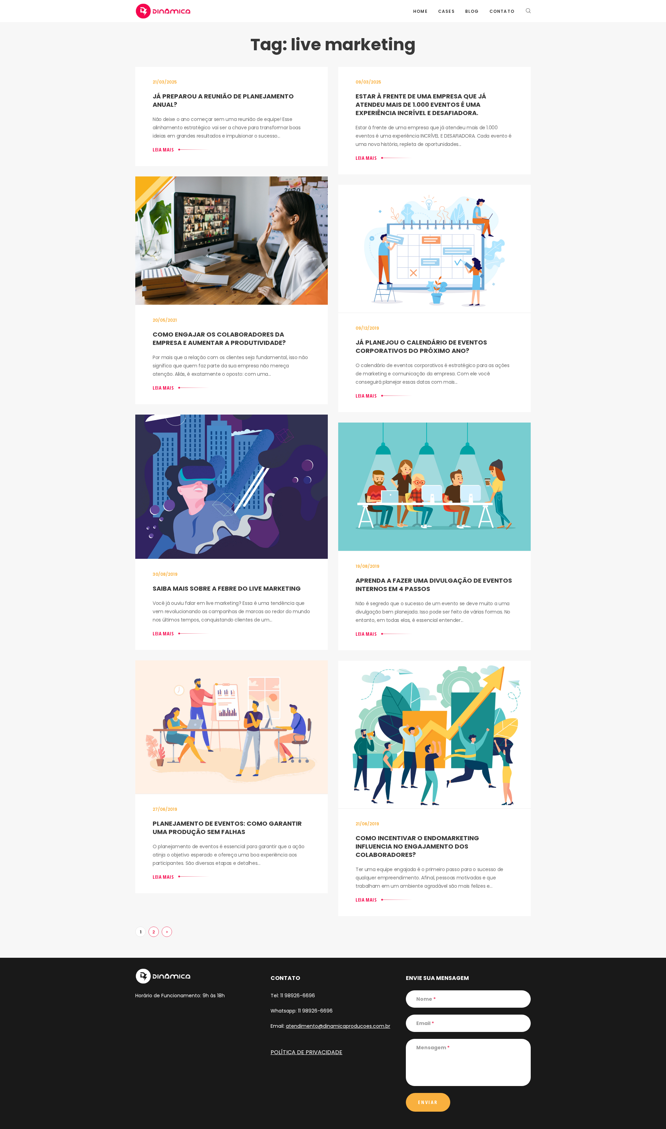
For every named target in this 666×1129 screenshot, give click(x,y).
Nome (426, 999)
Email (425, 1023)
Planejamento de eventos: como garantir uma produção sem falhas (227, 827)
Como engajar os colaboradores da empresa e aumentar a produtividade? (219, 338)
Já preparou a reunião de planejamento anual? (223, 100)
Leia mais (163, 149)
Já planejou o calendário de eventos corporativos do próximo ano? (421, 346)
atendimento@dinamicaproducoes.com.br (338, 1026)
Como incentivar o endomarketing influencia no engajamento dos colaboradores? (417, 846)
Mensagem (433, 1047)
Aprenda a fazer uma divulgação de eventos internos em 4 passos (434, 584)
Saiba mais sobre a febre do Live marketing (227, 588)
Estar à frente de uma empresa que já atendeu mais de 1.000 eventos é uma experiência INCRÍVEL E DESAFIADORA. (421, 104)
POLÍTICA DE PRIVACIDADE (306, 1052)
